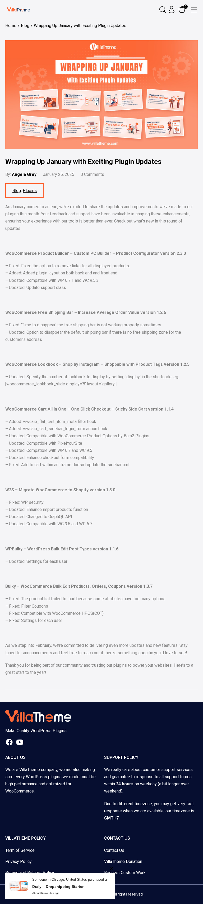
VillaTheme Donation (123, 861)
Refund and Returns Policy (29, 872)
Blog (16, 190)
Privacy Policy (18, 861)
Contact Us (114, 850)
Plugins (30, 190)
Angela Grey (24, 174)
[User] (172, 10)
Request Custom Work (125, 872)
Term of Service (20, 850)
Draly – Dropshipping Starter (58, 886)
